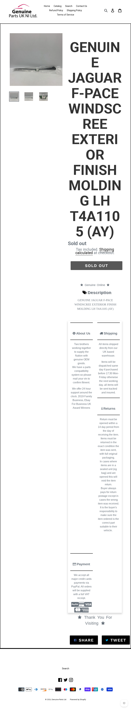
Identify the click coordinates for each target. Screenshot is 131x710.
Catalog (58, 6)
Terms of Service (65, 14)
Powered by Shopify (78, 699)
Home (47, 6)
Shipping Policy (74, 10)
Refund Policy (56, 10)
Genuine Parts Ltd (59, 699)
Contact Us (81, 6)
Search (68, 6)
